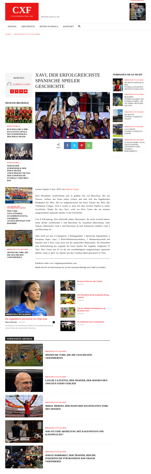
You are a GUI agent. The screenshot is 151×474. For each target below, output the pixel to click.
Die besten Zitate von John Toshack (89, 281)
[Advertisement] (75, 53)
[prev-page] (114, 156)
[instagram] (17, 91)
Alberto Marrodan (11, 322)
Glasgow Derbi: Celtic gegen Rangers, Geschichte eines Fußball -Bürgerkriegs (134, 147)
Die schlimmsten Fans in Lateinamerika (90, 322)
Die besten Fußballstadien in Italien (133, 117)
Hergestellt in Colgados (27, 34)
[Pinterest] (81, 145)
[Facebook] (12, 91)
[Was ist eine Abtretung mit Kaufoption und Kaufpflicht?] (24, 431)
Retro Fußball (13, 126)
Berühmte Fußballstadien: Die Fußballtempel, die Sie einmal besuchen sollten (134, 101)
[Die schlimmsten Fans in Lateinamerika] (67, 326)
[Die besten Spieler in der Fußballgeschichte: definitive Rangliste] (118, 84)
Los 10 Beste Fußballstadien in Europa (133, 131)
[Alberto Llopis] (10, 84)
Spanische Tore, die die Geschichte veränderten (17, 254)
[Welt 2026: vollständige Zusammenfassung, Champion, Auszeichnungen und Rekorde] (18, 195)
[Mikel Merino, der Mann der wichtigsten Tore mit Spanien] (24, 406)
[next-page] (118, 156)
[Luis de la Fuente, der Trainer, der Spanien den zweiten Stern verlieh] (24, 380)
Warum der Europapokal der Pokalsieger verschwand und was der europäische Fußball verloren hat (18, 173)
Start (8, 34)
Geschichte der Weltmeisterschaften (16, 207)
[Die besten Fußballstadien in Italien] (118, 115)
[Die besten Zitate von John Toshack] (67, 285)
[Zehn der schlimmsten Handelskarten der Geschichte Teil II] (67, 312)
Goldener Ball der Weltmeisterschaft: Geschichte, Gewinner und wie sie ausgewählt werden (137, 10)
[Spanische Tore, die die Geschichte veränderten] (18, 238)
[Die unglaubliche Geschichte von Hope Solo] (30, 298)
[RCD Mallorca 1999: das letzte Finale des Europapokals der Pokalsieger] (18, 115)
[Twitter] (21, 91)
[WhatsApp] (88, 145)
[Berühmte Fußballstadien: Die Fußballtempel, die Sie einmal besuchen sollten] (118, 99)
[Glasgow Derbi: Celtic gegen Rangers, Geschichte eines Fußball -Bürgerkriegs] (118, 145)
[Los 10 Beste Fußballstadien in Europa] (118, 130)
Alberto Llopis (21, 84)
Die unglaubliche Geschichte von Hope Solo (26, 318)
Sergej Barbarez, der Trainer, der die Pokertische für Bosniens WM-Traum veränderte (70, 458)
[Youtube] (25, 91)
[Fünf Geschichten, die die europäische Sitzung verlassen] (67, 299)
